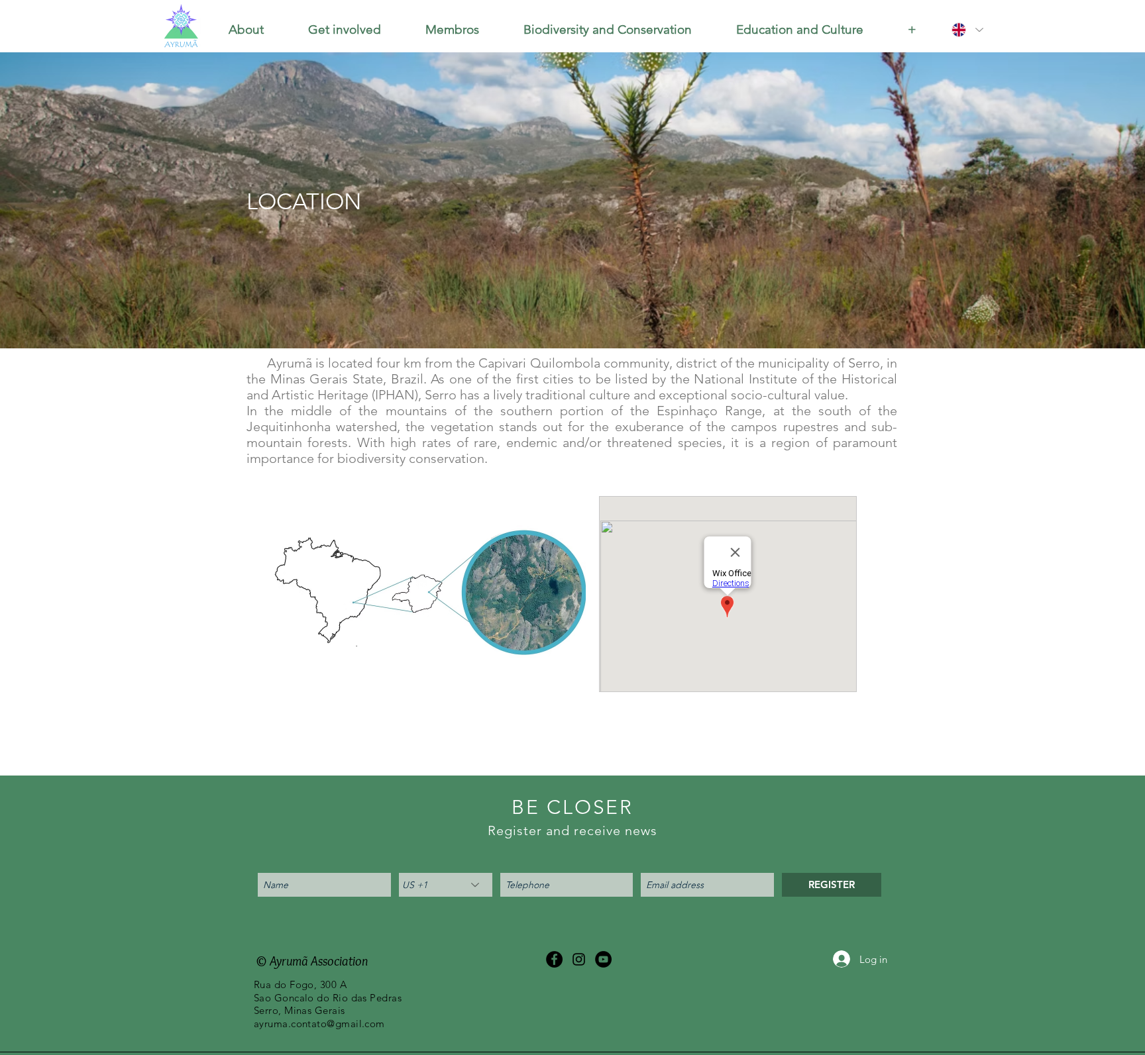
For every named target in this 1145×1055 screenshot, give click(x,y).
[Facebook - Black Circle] (554, 959)
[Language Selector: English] (966, 30)
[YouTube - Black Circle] (603, 959)
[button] (246, 30)
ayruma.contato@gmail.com (319, 1023)
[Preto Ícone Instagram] (579, 959)
